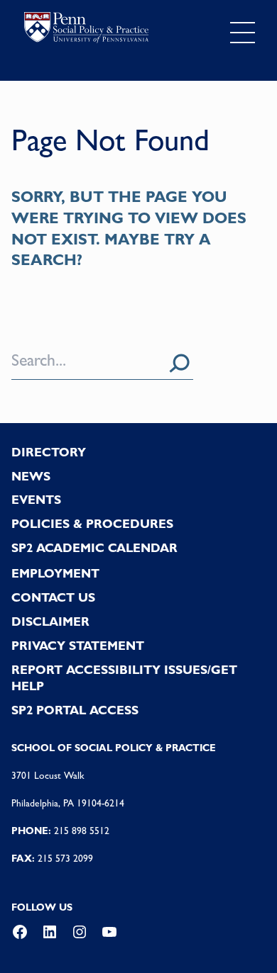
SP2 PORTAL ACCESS (74, 710)
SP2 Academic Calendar (94, 548)
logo (86, 29)
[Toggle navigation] (242, 33)
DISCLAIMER (50, 621)
